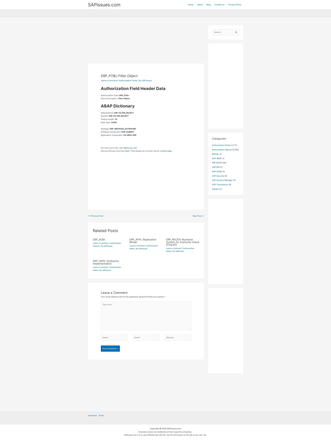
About (200, 4)
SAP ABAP (217, 158)
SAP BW (216, 167)
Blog (209, 4)
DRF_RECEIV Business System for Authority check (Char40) (182, 242)
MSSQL (215, 154)
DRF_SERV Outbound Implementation (106, 262)
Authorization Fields (128, 80)
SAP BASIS (217, 162)
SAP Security (218, 176)
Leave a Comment (109, 80)
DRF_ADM (99, 239)
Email (101, 415)
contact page (166, 151)
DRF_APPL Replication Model (142, 241)
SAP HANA (217, 171)
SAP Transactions (220, 184)
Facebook (92, 415)
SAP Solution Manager (222, 180)
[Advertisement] (146, 44)
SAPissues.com (104, 4)
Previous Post (95, 216)
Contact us (219, 4)
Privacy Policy (234, 4)
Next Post (198, 216)
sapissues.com (130, 148)
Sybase (215, 189)
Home (190, 4)
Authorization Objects (222, 149)
